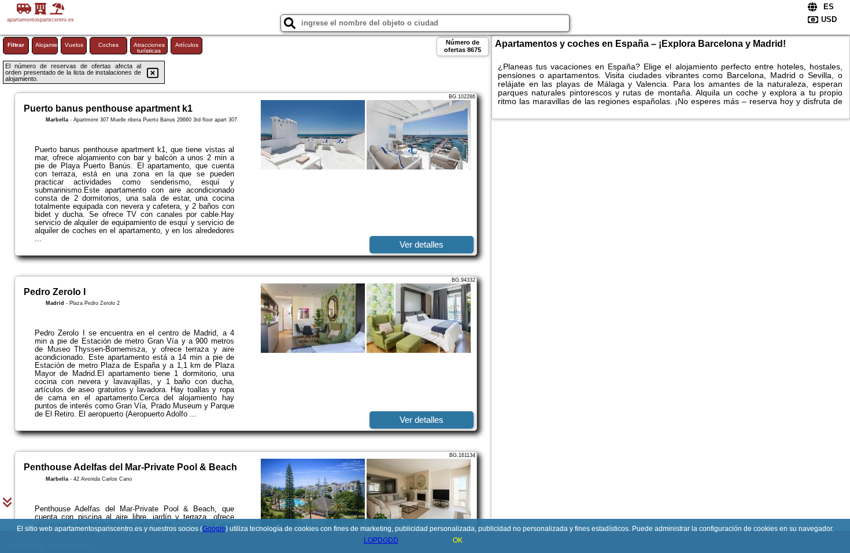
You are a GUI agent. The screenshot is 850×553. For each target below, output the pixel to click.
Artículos (186, 45)
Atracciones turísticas (149, 48)
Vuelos (74, 45)
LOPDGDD (381, 540)
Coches (108, 45)
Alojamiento (46, 45)
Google (214, 529)
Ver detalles (422, 244)
